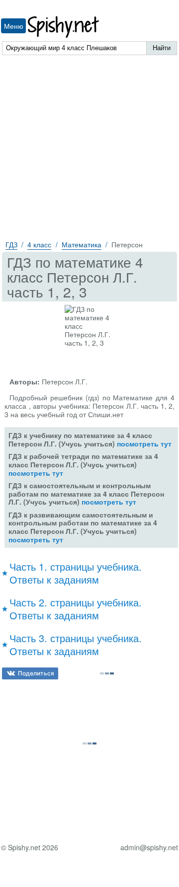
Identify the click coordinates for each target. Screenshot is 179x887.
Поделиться (36, 673)
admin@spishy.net (149, 847)
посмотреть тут (144, 443)
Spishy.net (64, 27)
